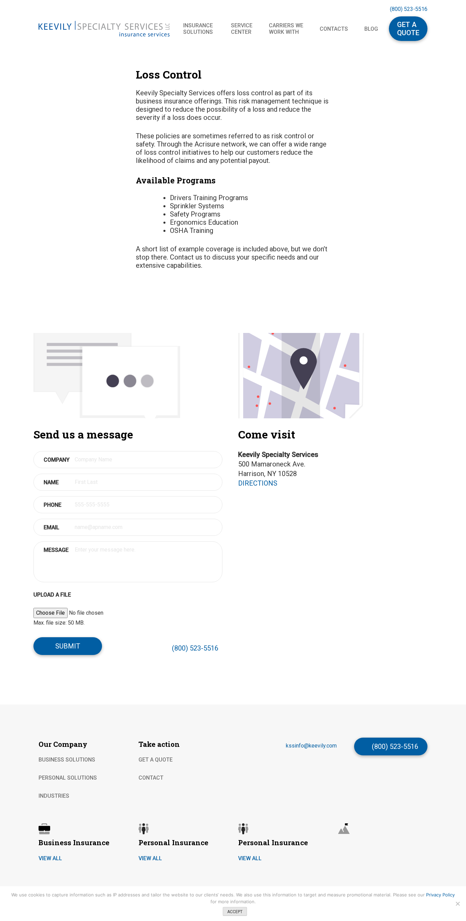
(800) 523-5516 (408, 9)
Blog (371, 29)
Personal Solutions (68, 778)
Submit (67, 646)
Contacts (334, 29)
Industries (54, 796)
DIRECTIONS (257, 483)
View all (50, 858)
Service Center (241, 28)
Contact (151, 778)
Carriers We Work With (286, 28)
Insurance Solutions (198, 28)
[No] (457, 903)
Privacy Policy (440, 894)
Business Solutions (67, 759)
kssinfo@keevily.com (311, 745)
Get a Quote (408, 28)
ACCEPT (235, 911)
